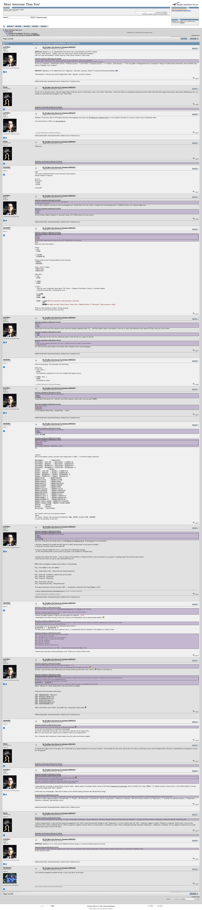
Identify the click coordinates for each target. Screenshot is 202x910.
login (17, 9)
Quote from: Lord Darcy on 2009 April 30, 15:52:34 (48, 817)
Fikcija (5, 87)
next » (198, 35)
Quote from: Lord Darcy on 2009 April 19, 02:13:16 (48, 232)
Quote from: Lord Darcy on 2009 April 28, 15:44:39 (48, 725)
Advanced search (41, 17)
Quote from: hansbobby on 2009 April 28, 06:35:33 (48, 531)
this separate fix (60, 121)
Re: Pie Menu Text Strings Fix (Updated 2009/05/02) (59, 868)
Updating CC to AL (75, 81)
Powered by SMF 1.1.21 (93, 906)
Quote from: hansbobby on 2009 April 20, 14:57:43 (48, 322)
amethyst (182, 22)
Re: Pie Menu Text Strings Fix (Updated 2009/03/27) (59, 47)
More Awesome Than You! (13, 30)
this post (91, 541)
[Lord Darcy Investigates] (6, 72)
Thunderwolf (7, 867)
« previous (193, 35)
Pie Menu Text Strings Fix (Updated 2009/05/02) (24, 35)
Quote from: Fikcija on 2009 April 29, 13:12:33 (46, 794)
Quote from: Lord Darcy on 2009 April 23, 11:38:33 (48, 438)
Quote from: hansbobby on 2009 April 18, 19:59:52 (48, 200)
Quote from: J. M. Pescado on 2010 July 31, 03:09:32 (48, 107)
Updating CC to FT (65, 81)
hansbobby (6, 167)
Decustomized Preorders (54, 81)
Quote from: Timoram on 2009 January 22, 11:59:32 (48, 58)
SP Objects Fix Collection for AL (99, 117)
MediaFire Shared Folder (41, 81)
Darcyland (9, 32)
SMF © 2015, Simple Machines (107, 906)
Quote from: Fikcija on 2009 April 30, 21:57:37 (46, 847)
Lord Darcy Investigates (15, 33)
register (22, 9)
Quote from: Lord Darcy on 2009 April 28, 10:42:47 (48, 607)
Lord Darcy (34, 33)
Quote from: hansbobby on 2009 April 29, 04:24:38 (48, 774)
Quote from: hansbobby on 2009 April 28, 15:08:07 (48, 663)
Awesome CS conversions (119, 786)
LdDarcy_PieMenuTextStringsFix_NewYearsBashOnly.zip (50, 591)
